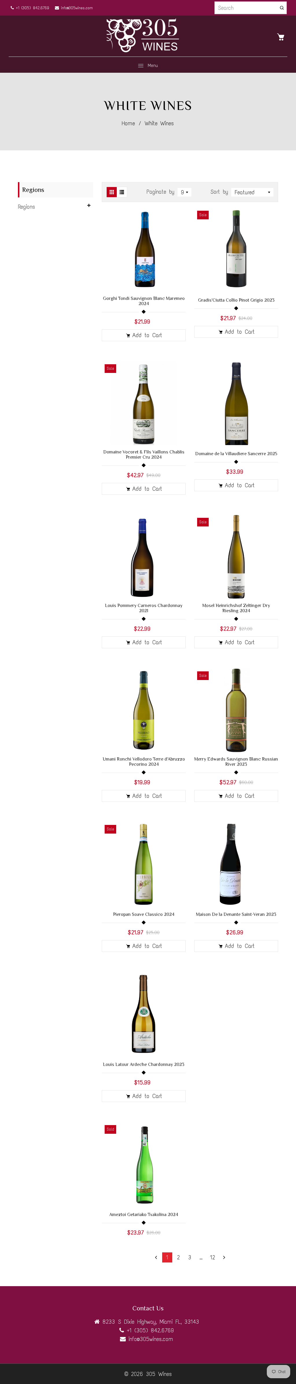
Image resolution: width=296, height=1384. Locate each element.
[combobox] (184, 192)
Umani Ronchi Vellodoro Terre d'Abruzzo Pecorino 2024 (144, 762)
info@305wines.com (76, 7)
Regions (26, 206)
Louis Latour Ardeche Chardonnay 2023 (143, 1064)
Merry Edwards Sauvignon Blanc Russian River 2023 (236, 762)
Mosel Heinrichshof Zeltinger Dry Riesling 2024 (236, 608)
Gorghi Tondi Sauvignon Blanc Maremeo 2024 (144, 301)
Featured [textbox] (245, 192)
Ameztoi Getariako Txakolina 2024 (143, 1214)
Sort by (220, 191)
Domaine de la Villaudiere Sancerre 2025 (236, 453)
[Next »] (224, 1257)
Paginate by (161, 191)
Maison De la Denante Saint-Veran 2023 (236, 914)
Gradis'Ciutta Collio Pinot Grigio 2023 (236, 300)
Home (128, 123)
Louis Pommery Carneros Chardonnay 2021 (143, 608)
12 (212, 1257)
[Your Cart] (282, 36)
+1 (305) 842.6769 (31, 7)
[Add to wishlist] (178, 249)
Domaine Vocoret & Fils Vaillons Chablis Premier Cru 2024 (143, 454)
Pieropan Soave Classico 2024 (143, 914)
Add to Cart (147, 335)
